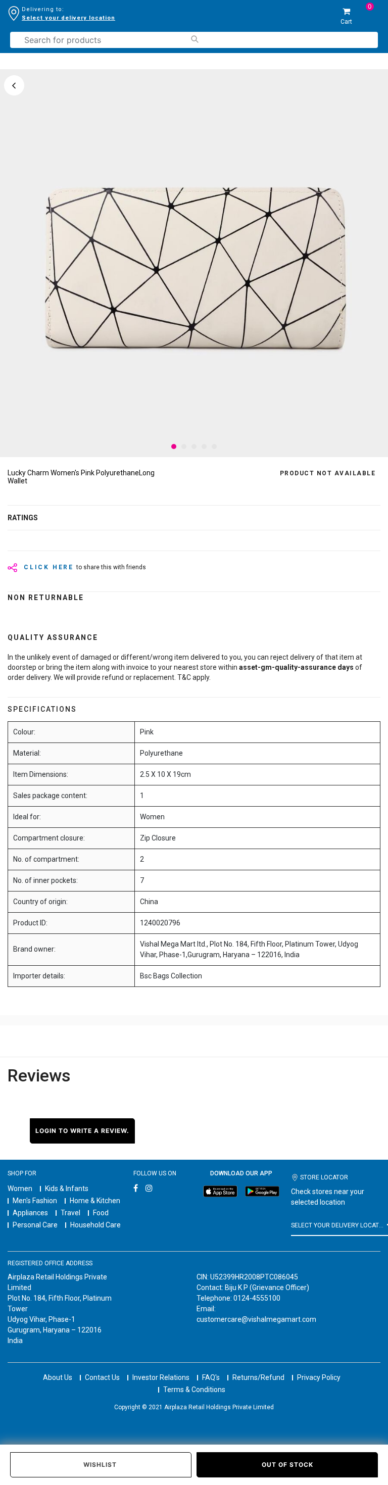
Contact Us (102, 1377)
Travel (70, 1213)
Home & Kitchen (95, 1201)
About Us (57, 1377)
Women (20, 1188)
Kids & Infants (66, 1188)
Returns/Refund (258, 1377)
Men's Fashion (35, 1201)
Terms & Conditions (194, 1389)
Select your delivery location (68, 18)
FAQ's (211, 1377)
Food (101, 1213)
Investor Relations (160, 1377)
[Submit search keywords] (194, 39)
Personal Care (35, 1225)
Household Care (95, 1225)
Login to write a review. (82, 1130)
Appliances (30, 1213)
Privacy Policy (319, 1377)
